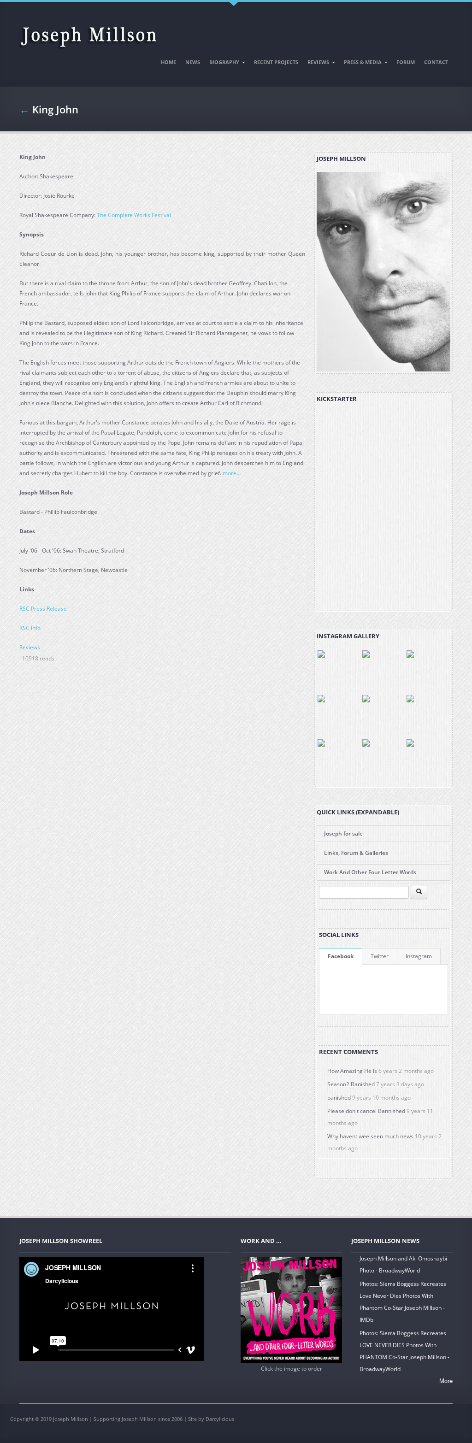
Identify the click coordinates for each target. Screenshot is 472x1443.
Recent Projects (276, 62)
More (446, 1380)
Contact (436, 62)
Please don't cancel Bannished (366, 1111)
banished (339, 1097)
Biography (222, 64)
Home (168, 62)
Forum (405, 62)
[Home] (88, 33)
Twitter (380, 956)
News (192, 62)
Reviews (316, 64)
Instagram (419, 956)
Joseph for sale (343, 833)
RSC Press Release (43, 609)
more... (231, 473)
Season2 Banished (351, 1084)
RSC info (30, 628)
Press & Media (360, 64)
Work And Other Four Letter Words (370, 872)
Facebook (341, 956)
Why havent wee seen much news (370, 1136)
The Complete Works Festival (134, 215)
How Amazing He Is (352, 1071)
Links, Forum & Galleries (356, 853)
